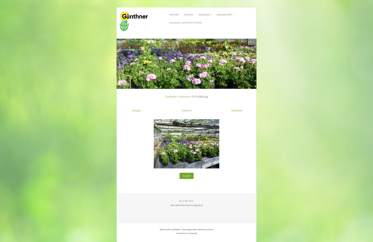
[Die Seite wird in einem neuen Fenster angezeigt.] (186, 143)
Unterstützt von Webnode (186, 233)
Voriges (136, 110)
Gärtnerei (184, 96)
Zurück (187, 175)
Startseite (170, 96)
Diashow (187, 110)
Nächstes (236, 110)
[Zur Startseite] (141, 22)
